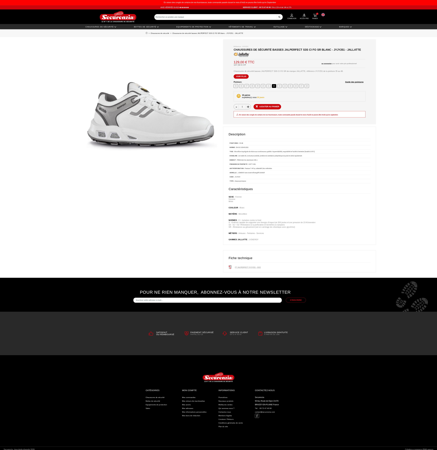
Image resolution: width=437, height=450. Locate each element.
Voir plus (241, 76)
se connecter (326, 63)
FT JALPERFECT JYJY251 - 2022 (248, 267)
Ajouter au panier (267, 106)
